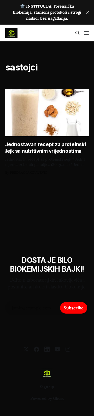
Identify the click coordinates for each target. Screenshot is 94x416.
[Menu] (86, 33)
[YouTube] (57, 349)
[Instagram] (67, 349)
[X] (26, 349)
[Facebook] (36, 349)
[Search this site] (77, 33)
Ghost (58, 398)
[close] (88, 12)
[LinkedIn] (47, 349)
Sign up (47, 386)
